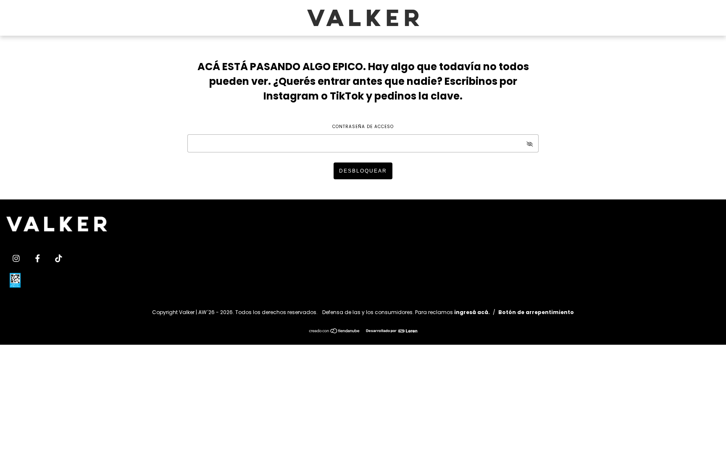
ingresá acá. (472, 312)
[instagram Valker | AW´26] (17, 258)
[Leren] (392, 330)
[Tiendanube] (334, 332)
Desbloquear (363, 171)
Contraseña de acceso (363, 126)
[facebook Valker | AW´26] (38, 258)
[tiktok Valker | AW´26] (58, 258)
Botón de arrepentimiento (536, 312)
